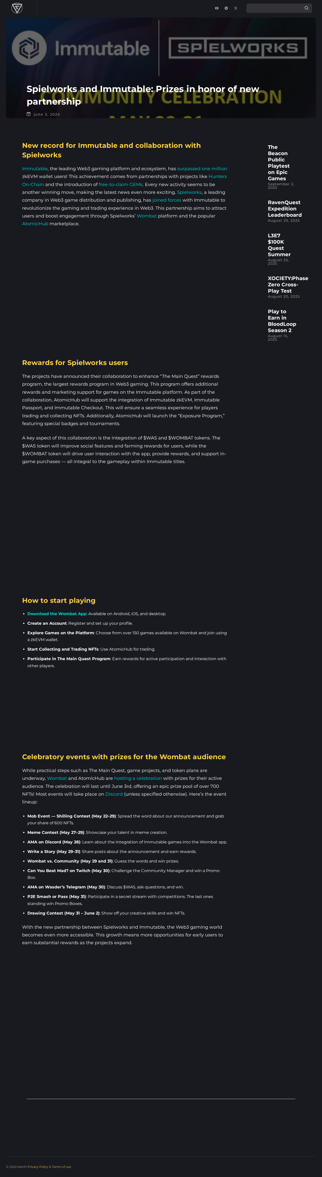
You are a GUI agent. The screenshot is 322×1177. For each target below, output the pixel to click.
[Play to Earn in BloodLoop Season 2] (250, 319)
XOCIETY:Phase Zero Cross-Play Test (288, 284)
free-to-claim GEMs (121, 184)
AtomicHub (35, 224)
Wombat (147, 216)
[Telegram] (226, 8)
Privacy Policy (38, 1166)
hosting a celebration (138, 778)
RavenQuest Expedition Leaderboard (285, 208)
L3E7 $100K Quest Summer (279, 245)
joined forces (166, 200)
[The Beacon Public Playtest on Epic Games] (250, 154)
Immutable (35, 168)
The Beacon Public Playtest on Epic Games (279, 163)
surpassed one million (202, 168)
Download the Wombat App (57, 613)
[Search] (306, 8)
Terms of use (61, 1166)
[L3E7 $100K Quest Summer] (250, 243)
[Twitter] (235, 8)
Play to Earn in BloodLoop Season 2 (282, 320)
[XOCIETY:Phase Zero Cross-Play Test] (250, 286)
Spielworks (189, 192)
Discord (114, 794)
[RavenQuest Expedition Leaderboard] (250, 210)
